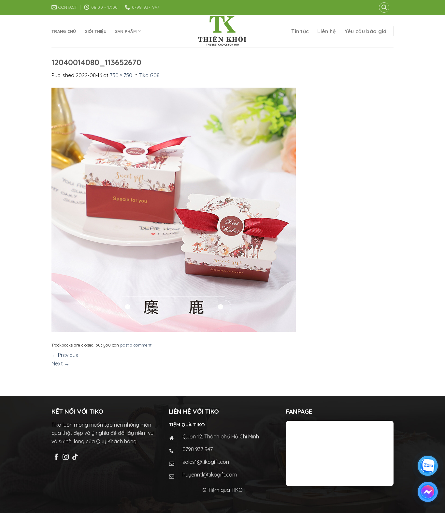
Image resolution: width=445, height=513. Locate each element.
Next (60, 363)
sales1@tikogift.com (206, 462)
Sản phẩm (126, 31)
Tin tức (300, 31)
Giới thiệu (95, 31)
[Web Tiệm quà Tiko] (222, 31)
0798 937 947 (197, 449)
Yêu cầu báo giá (365, 31)
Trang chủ (63, 31)
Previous (64, 355)
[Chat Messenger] (428, 492)
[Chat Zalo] (428, 466)
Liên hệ (326, 31)
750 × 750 (121, 75)
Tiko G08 (149, 75)
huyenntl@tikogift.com (209, 474)
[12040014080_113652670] (173, 209)
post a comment (135, 345)
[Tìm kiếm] (384, 7)
